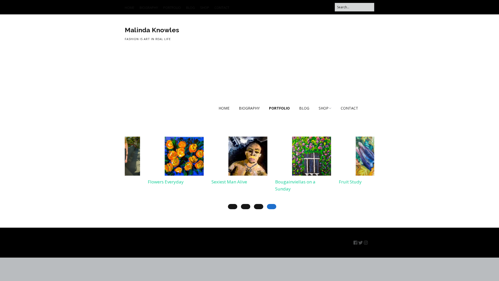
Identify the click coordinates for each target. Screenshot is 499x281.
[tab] (271, 206)
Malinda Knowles (152, 30)
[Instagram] (366, 242)
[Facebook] (355, 242)
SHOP (204, 7)
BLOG (190, 7)
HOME (129, 7)
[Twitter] (360, 242)
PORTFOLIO (172, 7)
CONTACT (221, 7)
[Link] (371, 242)
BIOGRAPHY (149, 7)
